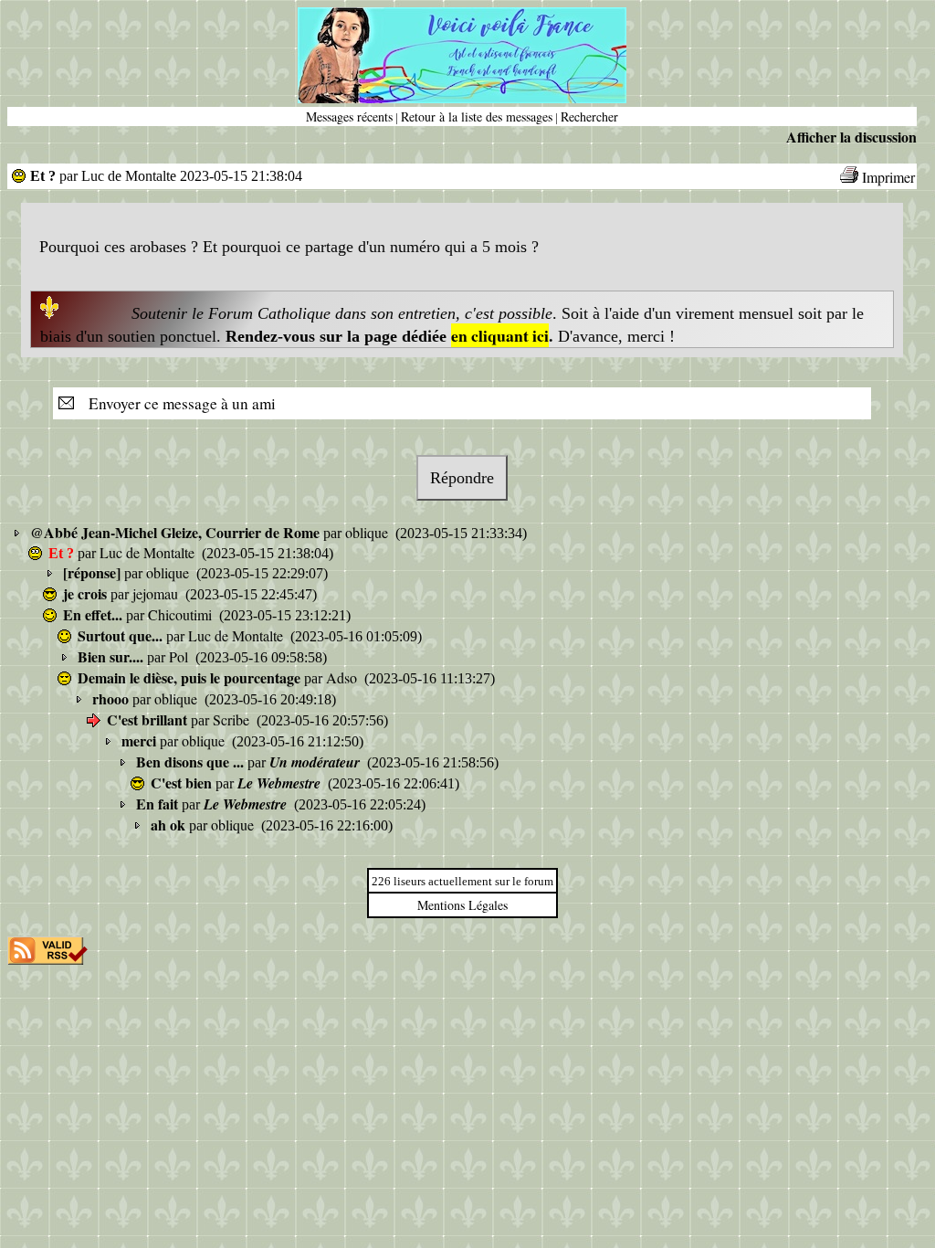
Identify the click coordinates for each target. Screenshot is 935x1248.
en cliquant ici (500, 335)
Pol (180, 656)
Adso (343, 677)
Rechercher (589, 116)
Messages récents (349, 116)
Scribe (233, 719)
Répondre (462, 478)
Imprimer (888, 176)
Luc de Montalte (149, 552)
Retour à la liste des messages (476, 116)
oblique (368, 532)
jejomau (157, 593)
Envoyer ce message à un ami (177, 403)
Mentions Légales (462, 905)
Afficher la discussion (851, 136)
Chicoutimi (181, 614)
